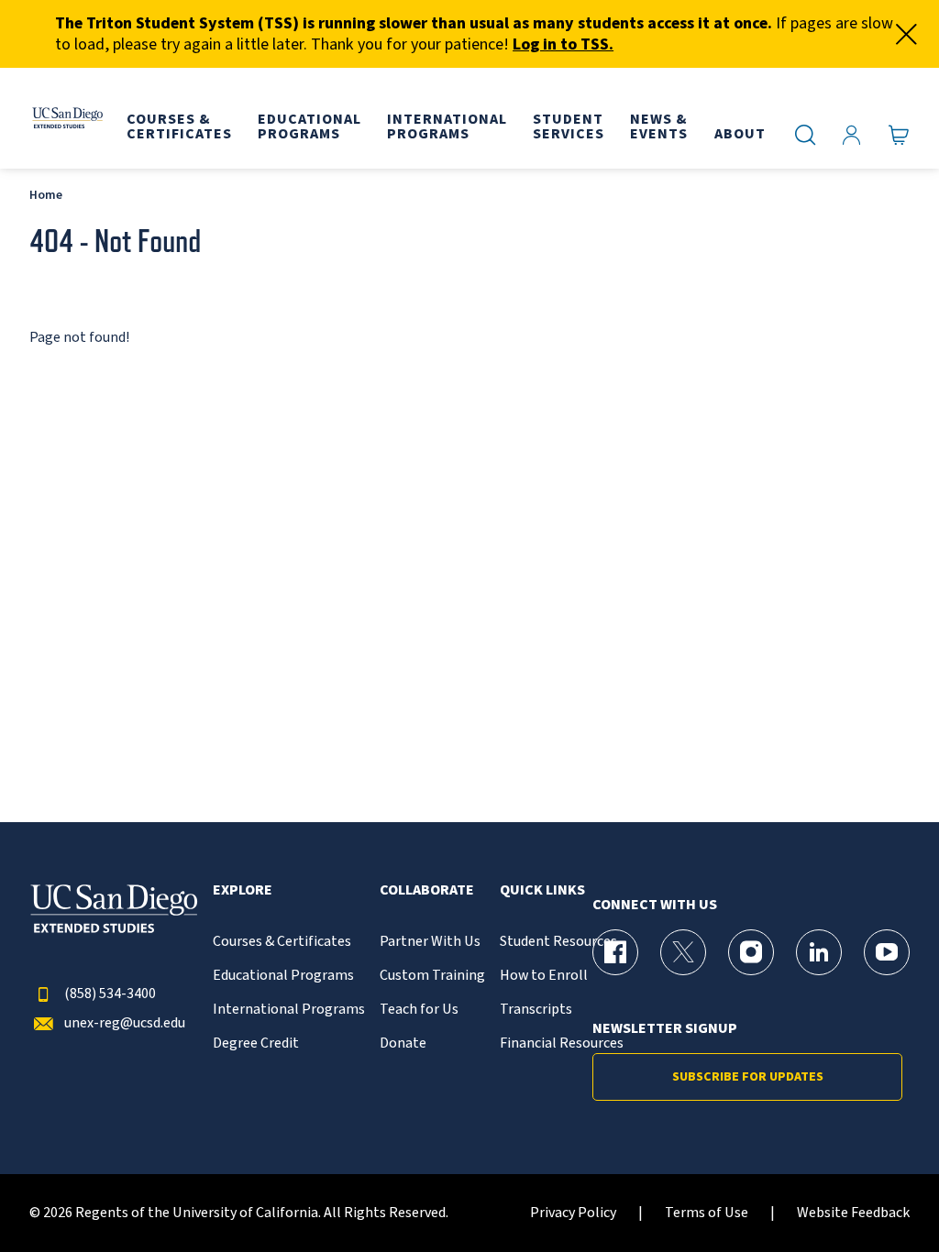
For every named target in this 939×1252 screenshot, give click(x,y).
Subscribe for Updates (747, 1077)
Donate (403, 1043)
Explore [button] (242, 890)
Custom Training (432, 975)
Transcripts (536, 1009)
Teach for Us (419, 1009)
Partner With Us (430, 941)
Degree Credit (256, 1043)
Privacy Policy (573, 1213)
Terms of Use (706, 1213)
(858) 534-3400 (110, 994)
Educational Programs (283, 975)
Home (45, 194)
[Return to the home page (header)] (67, 118)
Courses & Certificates (282, 941)
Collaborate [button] (427, 890)
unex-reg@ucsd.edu (124, 1023)
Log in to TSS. (563, 44)
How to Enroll (544, 975)
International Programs (289, 1009)
